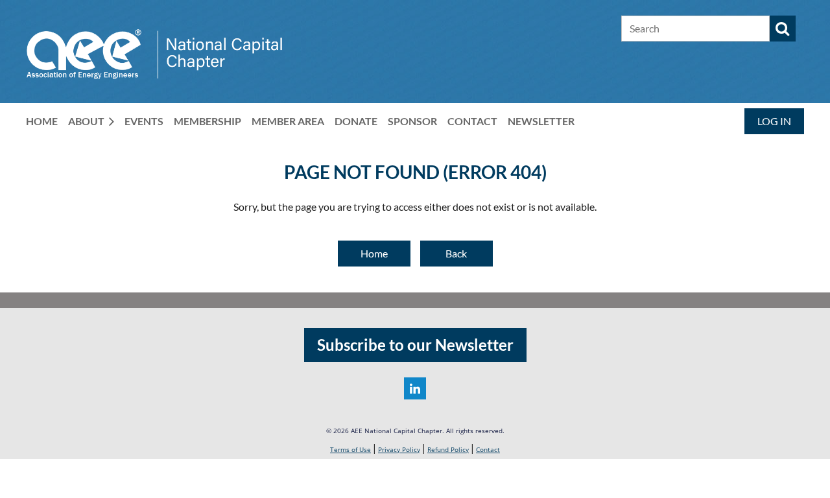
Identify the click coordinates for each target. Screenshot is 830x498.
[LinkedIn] (415, 388)
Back (456, 253)
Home (374, 253)
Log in (774, 121)
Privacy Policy (399, 449)
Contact (488, 449)
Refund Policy (448, 449)
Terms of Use (350, 449)
